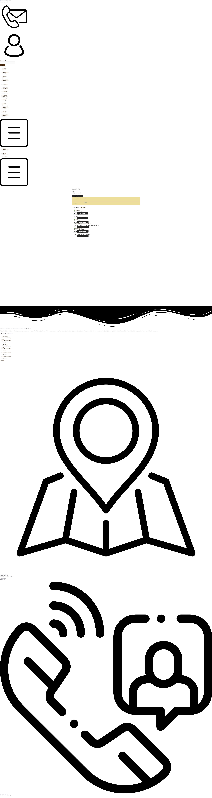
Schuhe (3, 89)
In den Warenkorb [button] (82, 213)
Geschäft (4, 148)
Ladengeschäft (5, 71)
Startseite (4, 68)
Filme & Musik (5, 87)
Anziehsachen (5, 84)
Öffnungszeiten (5, 72)
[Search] (2, 65)
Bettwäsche (4, 85)
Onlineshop (4, 73)
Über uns (4, 69)
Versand (4, 342)
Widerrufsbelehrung (6, 337)
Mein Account (5, 336)
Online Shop (4, 150)
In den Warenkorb (77, 196)
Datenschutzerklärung (6, 352)
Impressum (4, 354)
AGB (3, 339)
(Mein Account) (3, 60)
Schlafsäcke (4, 91)
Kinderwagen (5, 88)
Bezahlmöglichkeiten (6, 340)
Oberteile (82, 207)
